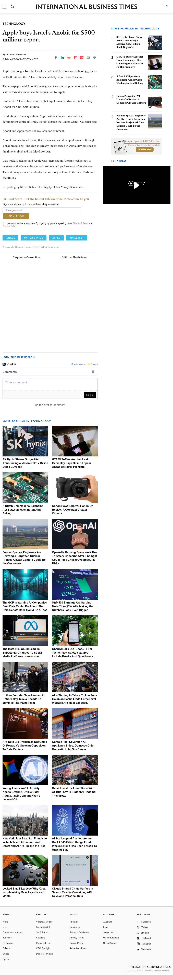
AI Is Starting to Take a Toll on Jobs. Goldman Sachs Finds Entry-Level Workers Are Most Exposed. (75, 699)
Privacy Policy (10, 226)
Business (7, 937)
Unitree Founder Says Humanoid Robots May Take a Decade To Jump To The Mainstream (24, 699)
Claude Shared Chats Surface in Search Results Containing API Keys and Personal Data (72, 892)
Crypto (6, 953)
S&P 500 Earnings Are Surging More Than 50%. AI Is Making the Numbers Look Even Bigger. (72, 606)
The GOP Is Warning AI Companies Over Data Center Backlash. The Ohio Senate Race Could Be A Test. (25, 606)
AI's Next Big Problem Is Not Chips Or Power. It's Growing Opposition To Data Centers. (25, 745)
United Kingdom (111, 937)
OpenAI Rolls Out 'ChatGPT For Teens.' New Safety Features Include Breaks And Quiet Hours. (73, 653)
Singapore (108, 932)
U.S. (5, 927)
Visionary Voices (44, 922)
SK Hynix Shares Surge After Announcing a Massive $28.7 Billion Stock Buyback (25, 463)
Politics (6, 948)
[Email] (88, 57)
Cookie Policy (76, 943)
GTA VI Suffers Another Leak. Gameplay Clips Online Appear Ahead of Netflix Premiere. (71, 463)
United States (110, 943)
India (105, 927)
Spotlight (40, 937)
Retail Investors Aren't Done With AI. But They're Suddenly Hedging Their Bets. (74, 792)
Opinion (6, 959)
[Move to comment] (95, 57)
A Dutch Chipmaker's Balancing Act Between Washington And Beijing (23, 510)
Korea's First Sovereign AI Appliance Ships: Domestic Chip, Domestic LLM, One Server (73, 745)
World (5, 922)
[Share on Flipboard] (75, 57)
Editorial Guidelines (74, 257)
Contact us (75, 927)
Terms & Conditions (79, 932)
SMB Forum (42, 932)
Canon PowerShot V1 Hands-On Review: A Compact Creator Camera (72, 510)
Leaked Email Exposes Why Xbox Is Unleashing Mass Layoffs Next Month (24, 892)
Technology (8, 943)
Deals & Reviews (44, 953)
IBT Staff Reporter (16, 54)
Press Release (43, 943)
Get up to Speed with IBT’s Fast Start (142, 141)
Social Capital (43, 927)
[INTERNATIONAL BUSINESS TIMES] (86, 7)
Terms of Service (81, 223)
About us (74, 922)
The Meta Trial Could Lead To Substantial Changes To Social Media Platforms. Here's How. (22, 653)
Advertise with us (78, 948)
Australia (107, 922)
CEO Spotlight (43, 948)
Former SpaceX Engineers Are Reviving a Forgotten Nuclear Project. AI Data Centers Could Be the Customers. (131, 122)
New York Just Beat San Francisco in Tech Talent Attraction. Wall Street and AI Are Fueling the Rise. (25, 842)
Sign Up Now (145, 149)
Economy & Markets (13, 932)
